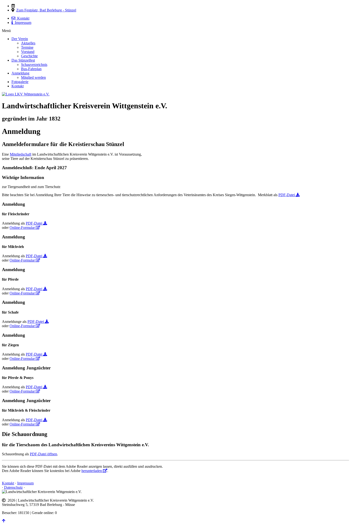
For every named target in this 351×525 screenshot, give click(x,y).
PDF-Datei (287, 195)
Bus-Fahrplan (31, 69)
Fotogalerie (19, 82)
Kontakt (22, 18)
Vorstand (27, 52)
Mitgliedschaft (20, 154)
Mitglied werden (33, 77)
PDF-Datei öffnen (43, 454)
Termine (27, 47)
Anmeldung (20, 73)
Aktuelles (28, 43)
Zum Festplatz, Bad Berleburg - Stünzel (46, 10)
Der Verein (19, 39)
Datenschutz (13, 487)
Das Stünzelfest (23, 60)
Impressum (22, 23)
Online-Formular (23, 228)
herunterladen (92, 471)
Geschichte (29, 56)
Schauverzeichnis (34, 65)
